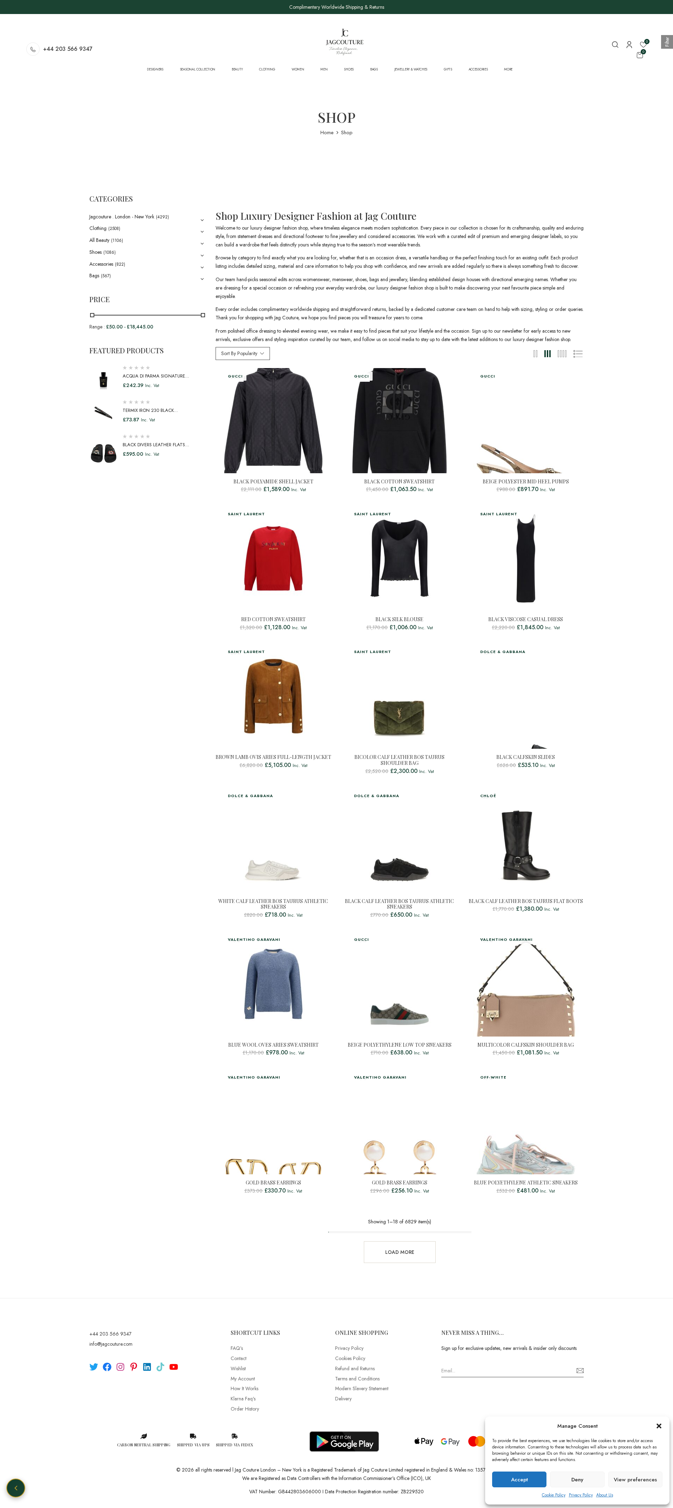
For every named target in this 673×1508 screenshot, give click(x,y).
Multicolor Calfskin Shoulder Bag (525, 1045)
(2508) (114, 228)
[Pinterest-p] (133, 1367)
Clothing (98, 228)
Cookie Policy (553, 1495)
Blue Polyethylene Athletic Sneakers (526, 1183)
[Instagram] (120, 1367)
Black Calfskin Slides (525, 757)
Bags (94, 275)
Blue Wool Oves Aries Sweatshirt (273, 1045)
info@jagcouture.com (110, 1343)
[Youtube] (173, 1367)
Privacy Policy (581, 1495)
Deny (577, 1479)
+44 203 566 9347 (68, 49)
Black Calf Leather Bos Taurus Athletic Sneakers (399, 904)
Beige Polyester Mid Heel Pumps (526, 482)
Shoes (95, 252)
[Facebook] (107, 1367)
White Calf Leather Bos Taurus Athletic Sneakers (273, 904)
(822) (120, 264)
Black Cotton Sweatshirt (399, 482)
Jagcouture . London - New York (121, 216)
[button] (658, 1425)
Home (327, 132)
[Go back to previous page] (15, 1488)
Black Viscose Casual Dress (525, 620)
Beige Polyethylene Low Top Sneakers (399, 1045)
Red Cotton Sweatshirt (273, 620)
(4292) (162, 217)
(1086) (109, 252)
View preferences (635, 1479)
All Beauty (99, 240)
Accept (519, 1479)
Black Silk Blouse (399, 620)
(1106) (117, 240)
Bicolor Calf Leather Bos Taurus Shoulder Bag (399, 760)
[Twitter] (93, 1367)
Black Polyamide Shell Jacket (273, 482)
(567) (106, 276)
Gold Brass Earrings (273, 1183)
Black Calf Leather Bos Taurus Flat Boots (526, 901)
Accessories (101, 263)
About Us (604, 1495)
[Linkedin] (147, 1367)
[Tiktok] (160, 1367)
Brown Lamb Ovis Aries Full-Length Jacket (273, 757)
